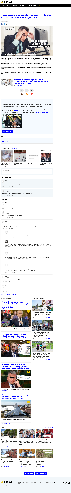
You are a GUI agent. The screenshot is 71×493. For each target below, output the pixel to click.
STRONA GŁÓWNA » (7, 131)
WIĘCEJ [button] (40, 5)
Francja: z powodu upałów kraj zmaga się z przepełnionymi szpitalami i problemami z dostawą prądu (41, 334)
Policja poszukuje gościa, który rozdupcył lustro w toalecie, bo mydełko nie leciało (6, 166)
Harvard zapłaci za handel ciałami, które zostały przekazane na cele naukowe (9, 461)
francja (2, 21)
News (19, 482)
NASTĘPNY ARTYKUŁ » (41, 473)
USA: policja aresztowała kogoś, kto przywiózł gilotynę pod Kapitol (9, 441)
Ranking (32, 482)
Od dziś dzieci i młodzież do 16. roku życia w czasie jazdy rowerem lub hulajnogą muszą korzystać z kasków (41, 355)
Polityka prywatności (21, 483)
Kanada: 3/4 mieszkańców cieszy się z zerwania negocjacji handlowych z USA (44, 441)
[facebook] (2, 24)
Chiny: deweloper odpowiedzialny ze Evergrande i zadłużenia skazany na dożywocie (25, 462)
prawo (6, 21)
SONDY (35, 5)
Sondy (40, 482)
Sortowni (14, 148)
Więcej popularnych (5, 423)
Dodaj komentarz (5, 170)
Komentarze (23, 482)
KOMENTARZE (14, 5)
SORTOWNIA (8, 5)
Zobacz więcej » (19, 85)
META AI (29, 163)
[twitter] (5, 24)
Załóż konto (67, 1)
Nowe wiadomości (49, 427)
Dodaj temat (47, 482)
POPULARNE (30, 5)
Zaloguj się (60, 1)
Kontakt (43, 482)
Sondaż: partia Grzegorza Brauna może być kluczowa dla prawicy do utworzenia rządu (26, 442)
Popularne (28, 482)
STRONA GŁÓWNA (29, 473)
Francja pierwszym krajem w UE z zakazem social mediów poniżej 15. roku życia (42, 314)
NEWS (3, 5)
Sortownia (16, 110)
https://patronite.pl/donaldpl (41, 112)
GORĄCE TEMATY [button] (22, 5)
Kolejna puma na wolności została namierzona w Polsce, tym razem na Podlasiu (43, 462)
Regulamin (52, 482)
